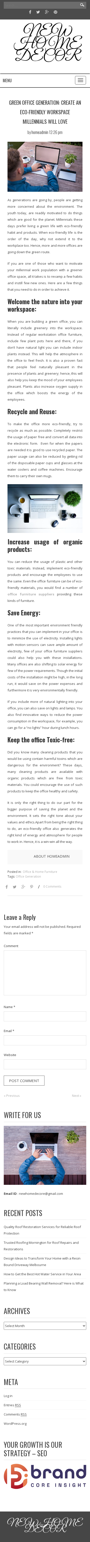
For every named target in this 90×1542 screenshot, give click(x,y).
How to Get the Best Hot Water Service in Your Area (42, 1274)
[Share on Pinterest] (31, 887)
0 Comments (52, 886)
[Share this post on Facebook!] (7, 887)
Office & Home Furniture (40, 872)
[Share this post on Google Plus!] (23, 887)
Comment (11, 946)
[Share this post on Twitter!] (14, 887)
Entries (12, 1405)
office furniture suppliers (31, 594)
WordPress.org (15, 1423)
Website (10, 1055)
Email (9, 1031)
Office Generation (28, 876)
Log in (8, 1396)
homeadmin (40, 132)
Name (9, 1007)
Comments (15, 1414)
